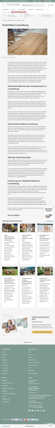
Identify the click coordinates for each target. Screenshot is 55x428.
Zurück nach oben (27, 342)
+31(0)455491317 (34, 386)
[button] (52, 5)
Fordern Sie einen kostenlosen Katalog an (42, 332)
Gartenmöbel (5, 365)
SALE (30, 368)
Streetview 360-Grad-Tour (35, 362)
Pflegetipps (5, 385)
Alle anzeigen (50, 221)
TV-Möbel (4, 362)
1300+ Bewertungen (23, 1)
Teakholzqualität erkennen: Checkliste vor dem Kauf (27, 238)
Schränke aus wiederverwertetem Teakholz (45, 280)
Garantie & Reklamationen (8, 388)
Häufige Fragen (5, 399)
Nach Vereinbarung (46, 395)
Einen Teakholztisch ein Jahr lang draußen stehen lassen (9, 238)
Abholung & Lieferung (7, 383)
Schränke (4, 354)
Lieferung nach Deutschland (8, 393)
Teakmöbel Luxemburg (20, 20)
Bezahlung (4, 380)
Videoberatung (5, 401)
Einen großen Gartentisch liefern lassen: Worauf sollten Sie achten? (9, 281)
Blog (39, 1)
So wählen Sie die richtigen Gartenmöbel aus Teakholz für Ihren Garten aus (27, 282)
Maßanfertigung (32, 360)
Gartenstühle (5, 368)
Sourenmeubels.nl (33, 390)
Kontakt (4, 12)
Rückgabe (4, 391)
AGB (45, 423)
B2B (8, 12)
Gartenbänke (5, 370)
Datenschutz (51, 423)
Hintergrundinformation (11, 20)
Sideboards (5, 360)
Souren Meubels (7, 419)
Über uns (35, 1)
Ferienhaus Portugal (33, 373)
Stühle (3, 357)
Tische (3, 352)
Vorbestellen (32, 370)
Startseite (4, 20)
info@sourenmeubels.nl (34, 388)
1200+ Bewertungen (38, 407)
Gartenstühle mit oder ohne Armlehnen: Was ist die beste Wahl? (45, 238)
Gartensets (4, 373)
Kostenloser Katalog (33, 365)
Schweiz (4, 396)
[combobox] (33, 5)
